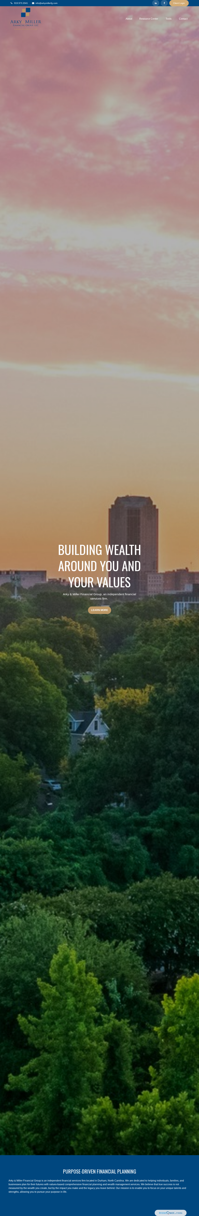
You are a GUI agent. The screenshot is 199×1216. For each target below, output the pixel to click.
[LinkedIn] (155, 3)
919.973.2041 (21, 3)
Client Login (179, 3)
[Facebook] (164, 3)
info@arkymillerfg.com (47, 3)
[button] (128, 18)
